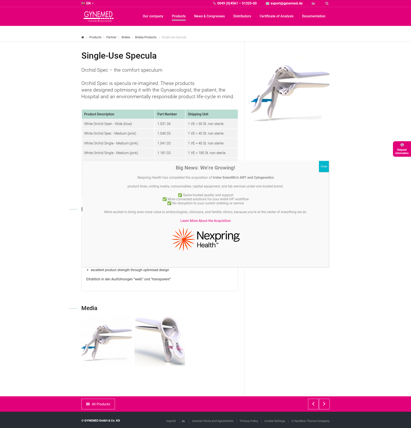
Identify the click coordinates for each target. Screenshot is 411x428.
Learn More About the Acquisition (205, 221)
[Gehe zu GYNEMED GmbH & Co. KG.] (82, 37)
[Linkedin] (314, 3)
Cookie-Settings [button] (274, 421)
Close (324, 166)
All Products (101, 404)
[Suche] (327, 3)
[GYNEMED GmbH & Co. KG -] (98, 19)
